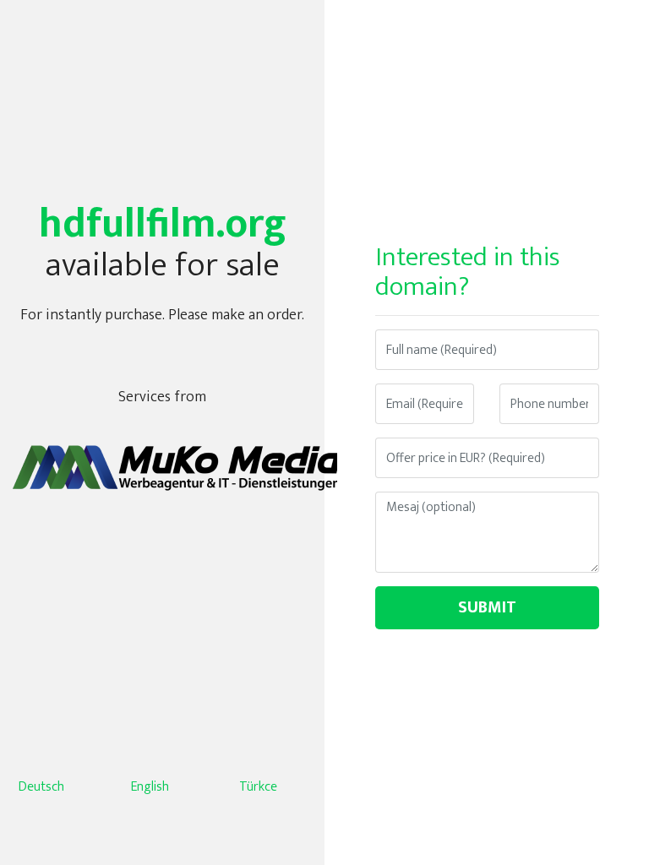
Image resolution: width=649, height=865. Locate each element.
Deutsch (41, 786)
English (150, 786)
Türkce (258, 786)
